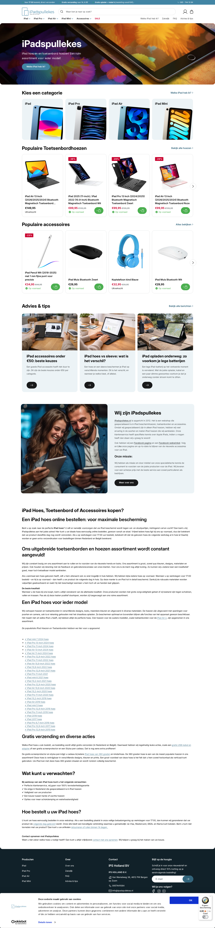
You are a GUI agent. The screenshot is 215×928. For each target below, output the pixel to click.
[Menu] (210, 897)
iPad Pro (26, 871)
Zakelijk (69, 871)
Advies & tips (71, 881)
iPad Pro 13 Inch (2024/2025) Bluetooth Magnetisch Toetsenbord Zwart (128, 200)
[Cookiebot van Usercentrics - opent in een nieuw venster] (19, 922)
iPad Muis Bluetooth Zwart (83, 279)
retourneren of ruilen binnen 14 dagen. (89, 827)
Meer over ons (126, 482)
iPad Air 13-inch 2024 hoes (39, 649)
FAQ (67, 876)
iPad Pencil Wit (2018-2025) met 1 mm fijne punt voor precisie (40, 276)
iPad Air (25, 876)
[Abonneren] (188, 879)
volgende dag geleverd (44, 824)
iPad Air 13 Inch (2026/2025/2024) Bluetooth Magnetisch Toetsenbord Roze (172, 200)
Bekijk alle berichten (180, 306)
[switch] (205, 917)
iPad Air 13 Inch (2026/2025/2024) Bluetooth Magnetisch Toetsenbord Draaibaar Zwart (41, 200)
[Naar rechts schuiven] (193, 186)
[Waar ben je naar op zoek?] (62, 11)
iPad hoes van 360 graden (97, 754)
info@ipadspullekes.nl (122, 890)
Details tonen (45, 922)
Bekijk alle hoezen (181, 148)
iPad (24, 865)
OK (190, 900)
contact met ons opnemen (105, 839)
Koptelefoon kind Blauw (125, 279)
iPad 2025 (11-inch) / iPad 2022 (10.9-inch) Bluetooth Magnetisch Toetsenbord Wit (84, 200)
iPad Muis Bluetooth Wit (168, 279)
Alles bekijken (183, 224)
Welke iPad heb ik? (35, 66)
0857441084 (118, 885)
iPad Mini (26, 881)
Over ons (69, 865)
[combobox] (117, 11)
